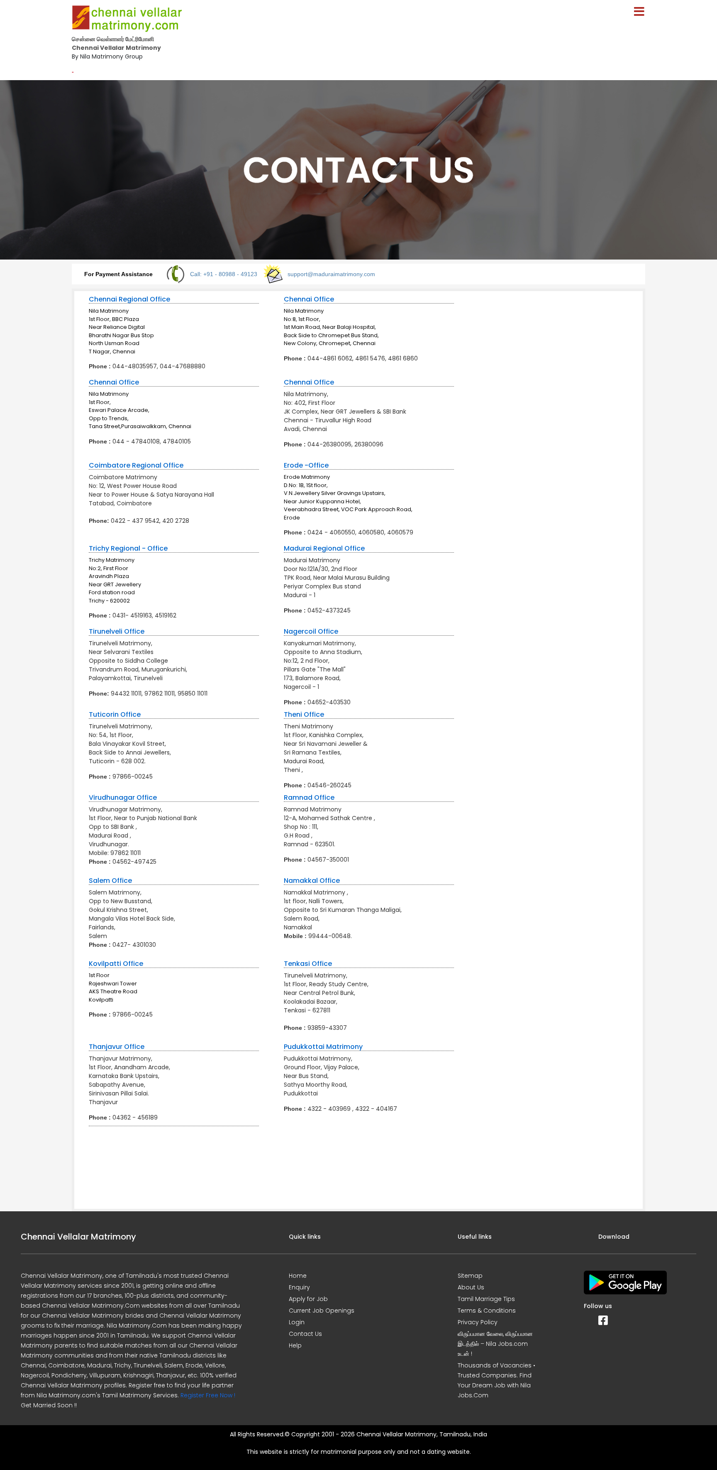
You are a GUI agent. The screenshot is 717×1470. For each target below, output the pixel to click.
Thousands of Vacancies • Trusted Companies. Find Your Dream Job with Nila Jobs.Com (496, 1380)
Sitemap (470, 1276)
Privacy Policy (478, 1322)
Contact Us (305, 1334)
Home (298, 1276)
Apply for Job (308, 1299)
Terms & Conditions (487, 1310)
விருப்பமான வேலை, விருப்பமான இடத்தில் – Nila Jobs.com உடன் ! (495, 1344)
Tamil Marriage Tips (486, 1299)
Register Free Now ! (207, 1395)
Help (295, 1345)
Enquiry (299, 1287)
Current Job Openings (321, 1310)
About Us (471, 1287)
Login (297, 1322)
